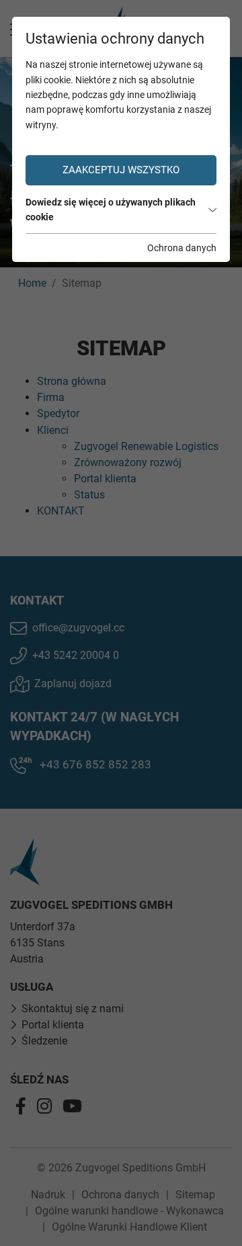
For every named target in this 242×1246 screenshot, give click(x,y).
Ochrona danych (181, 247)
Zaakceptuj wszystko (121, 170)
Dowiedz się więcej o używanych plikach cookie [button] (111, 209)
